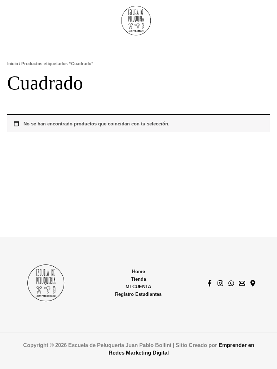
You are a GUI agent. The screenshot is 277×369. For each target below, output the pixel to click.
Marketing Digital (147, 353)
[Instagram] (220, 283)
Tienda (138, 279)
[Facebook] (209, 283)
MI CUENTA (138, 286)
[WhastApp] (231, 283)
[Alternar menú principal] (262, 20)
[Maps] (253, 283)
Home (138, 271)
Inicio (12, 63)
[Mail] (242, 283)
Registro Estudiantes (138, 294)
